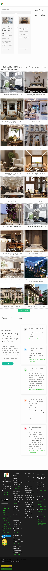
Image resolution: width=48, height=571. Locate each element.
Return (28, 12)
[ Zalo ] (3, 566)
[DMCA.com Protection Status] (4, 542)
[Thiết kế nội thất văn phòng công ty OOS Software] (36, 161)
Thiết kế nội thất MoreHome (19, 559)
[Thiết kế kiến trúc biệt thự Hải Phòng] (12, 294)
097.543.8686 (16, 517)
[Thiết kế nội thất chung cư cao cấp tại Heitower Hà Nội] (12, 187)
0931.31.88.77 (17, 486)
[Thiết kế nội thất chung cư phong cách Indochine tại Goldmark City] (36, 82)
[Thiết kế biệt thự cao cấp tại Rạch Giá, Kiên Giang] (12, 82)
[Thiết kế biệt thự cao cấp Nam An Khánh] (12, 135)
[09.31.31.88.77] (7, 568)
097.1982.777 (5, 492)
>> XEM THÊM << (24, 310)
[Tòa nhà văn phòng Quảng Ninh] (36, 135)
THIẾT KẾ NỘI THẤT (7, 363)
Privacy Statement (7, 561)
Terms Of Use (16, 561)
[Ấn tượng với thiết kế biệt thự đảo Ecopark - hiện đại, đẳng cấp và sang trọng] (36, 267)
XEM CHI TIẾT (6, 49)
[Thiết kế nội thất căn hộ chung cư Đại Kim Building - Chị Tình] (12, 161)
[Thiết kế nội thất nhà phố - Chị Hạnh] (36, 241)
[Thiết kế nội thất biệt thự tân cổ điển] (12, 267)
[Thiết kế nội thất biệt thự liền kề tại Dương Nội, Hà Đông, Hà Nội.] (12, 109)
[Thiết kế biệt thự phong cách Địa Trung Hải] (36, 294)
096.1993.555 (16, 503)
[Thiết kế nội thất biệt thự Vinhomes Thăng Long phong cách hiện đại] (12, 241)
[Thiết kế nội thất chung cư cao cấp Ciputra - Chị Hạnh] (12, 214)
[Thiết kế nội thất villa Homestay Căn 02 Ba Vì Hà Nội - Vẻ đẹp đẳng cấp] (36, 187)
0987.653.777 (5, 494)
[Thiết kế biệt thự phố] (36, 109)
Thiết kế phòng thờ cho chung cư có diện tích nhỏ (24, 28)
